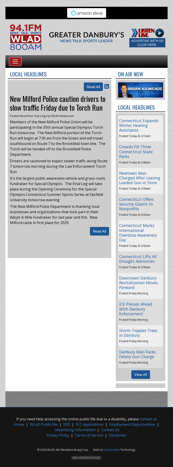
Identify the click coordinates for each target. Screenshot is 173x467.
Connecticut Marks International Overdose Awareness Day (138, 232)
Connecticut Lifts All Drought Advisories (138, 259)
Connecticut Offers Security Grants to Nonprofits (136, 204)
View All (140, 374)
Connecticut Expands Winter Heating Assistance (139, 125)
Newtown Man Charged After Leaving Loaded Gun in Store (139, 177)
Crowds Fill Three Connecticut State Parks (136, 151)
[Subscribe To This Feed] (106, 86)
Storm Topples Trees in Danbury (138, 333)
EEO (66, 424)
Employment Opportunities (132, 424)
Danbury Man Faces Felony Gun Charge (137, 354)
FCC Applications (90, 424)
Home (19, 424)
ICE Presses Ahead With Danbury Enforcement (135, 308)
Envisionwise (112, 450)
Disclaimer (117, 435)
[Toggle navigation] (15, 61)
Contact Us (110, 429)
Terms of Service (89, 435)
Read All (93, 86)
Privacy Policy (58, 435)
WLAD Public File (44, 424)
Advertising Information (75, 429)
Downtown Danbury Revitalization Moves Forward (138, 282)
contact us (148, 419)
